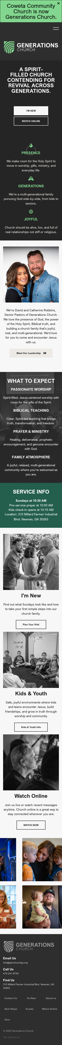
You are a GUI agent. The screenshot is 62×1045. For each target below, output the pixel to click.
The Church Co (11, 1037)
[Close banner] (58, 3)
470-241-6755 (11, 973)
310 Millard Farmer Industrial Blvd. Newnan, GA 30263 (28, 986)
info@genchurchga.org (15, 962)
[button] (56, 28)
